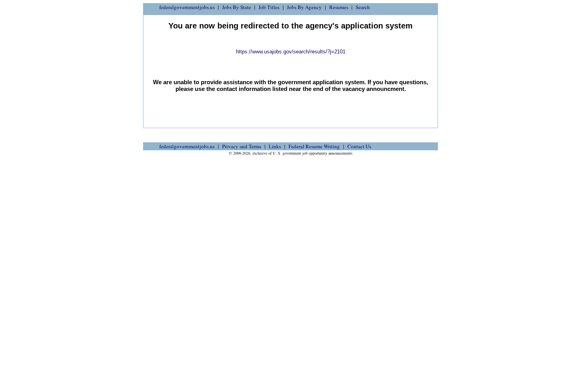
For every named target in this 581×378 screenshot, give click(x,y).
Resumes (338, 7)
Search (363, 7)
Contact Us (359, 146)
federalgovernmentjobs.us (187, 7)
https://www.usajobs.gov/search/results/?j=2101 (290, 52)
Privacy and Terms (241, 146)
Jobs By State (236, 7)
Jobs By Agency (304, 7)
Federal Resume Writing (314, 146)
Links (275, 146)
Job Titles (268, 7)
